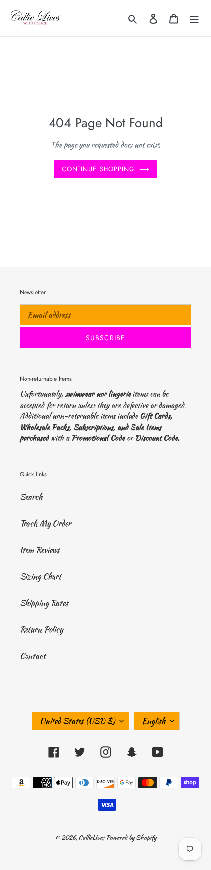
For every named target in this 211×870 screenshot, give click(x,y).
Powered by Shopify (131, 837)
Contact (33, 656)
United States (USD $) (77, 721)
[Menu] (194, 18)
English (153, 721)
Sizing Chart (40, 576)
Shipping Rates (44, 603)
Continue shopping (98, 169)
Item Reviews (40, 550)
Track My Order (45, 523)
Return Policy (41, 629)
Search (31, 497)
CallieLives (92, 837)
